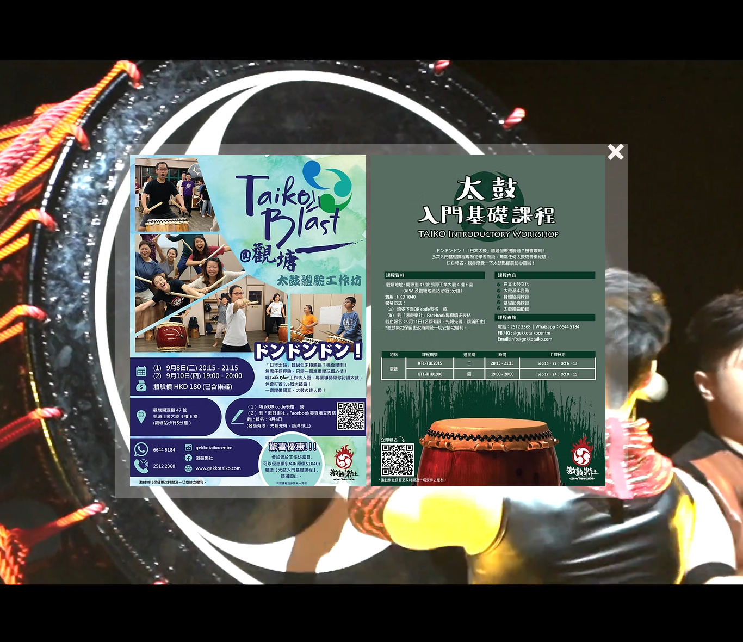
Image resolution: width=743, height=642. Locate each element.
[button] (616, 152)
